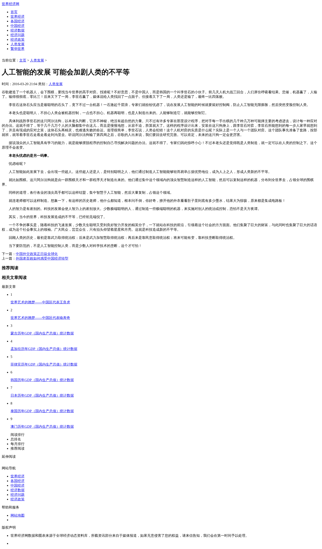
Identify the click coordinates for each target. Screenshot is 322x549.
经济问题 (18, 35)
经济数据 (18, 30)
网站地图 (18, 515)
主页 (22, 60)
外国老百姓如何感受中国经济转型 (42, 258)
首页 (14, 12)
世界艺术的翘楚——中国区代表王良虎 (40, 302)
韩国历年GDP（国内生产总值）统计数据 (42, 380)
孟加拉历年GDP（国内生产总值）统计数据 (44, 349)
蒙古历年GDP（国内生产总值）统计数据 (42, 333)
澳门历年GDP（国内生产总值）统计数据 (42, 426)
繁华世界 (18, 49)
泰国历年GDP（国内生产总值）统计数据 (42, 411)
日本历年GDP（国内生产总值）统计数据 (42, 395)
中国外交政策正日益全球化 (37, 254)
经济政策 (18, 39)
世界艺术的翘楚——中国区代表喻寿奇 (40, 318)
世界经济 (18, 16)
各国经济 (18, 21)
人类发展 (18, 44)
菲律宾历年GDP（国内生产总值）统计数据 (44, 364)
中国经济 (18, 26)
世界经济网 (10, 4)
